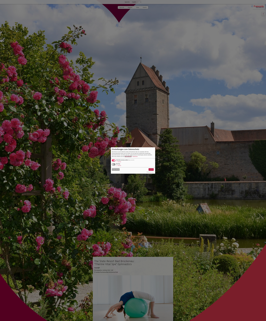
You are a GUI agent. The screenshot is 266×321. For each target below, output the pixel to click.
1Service (118, 161)
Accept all (151, 169)
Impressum (135, 156)
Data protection (128, 156)
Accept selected (115, 169)
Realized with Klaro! (150, 172)
